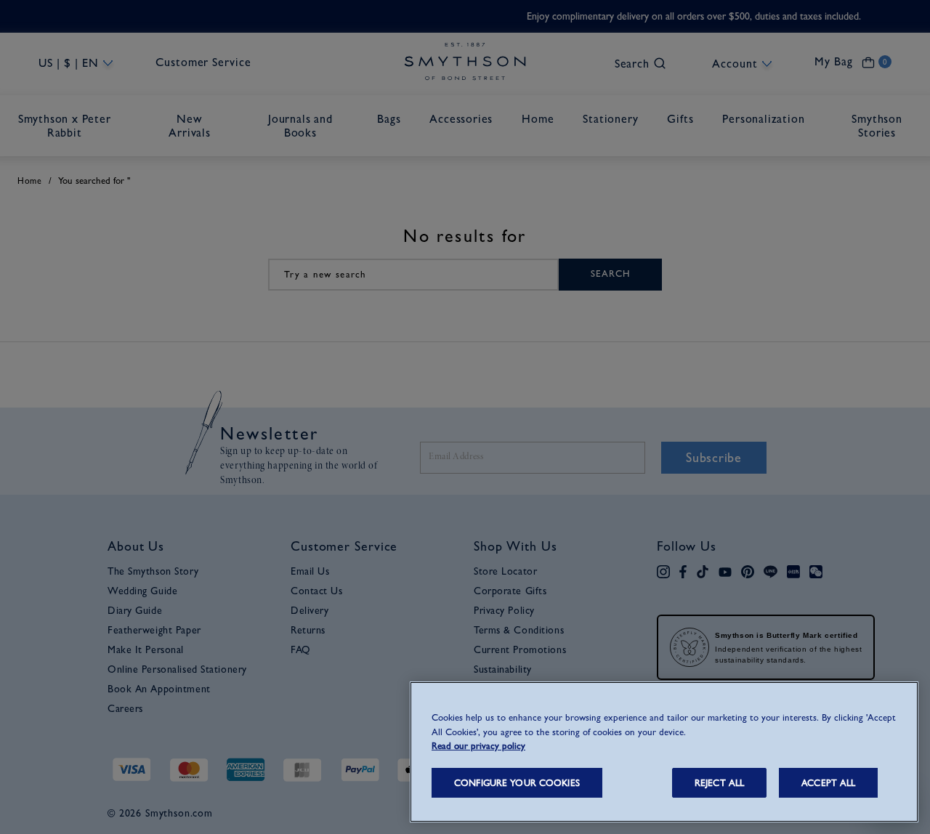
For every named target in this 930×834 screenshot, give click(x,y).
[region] (664, 751)
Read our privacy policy (478, 745)
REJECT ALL (719, 782)
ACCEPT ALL (828, 782)
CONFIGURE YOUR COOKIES (517, 782)
